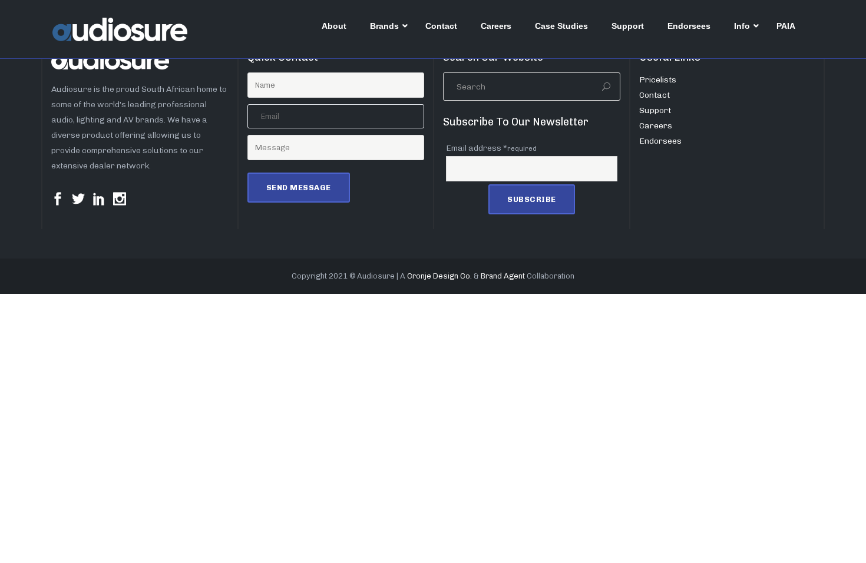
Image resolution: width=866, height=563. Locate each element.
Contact (654, 95)
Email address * (491, 148)
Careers (655, 126)
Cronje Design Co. (439, 275)
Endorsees (660, 141)
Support (655, 110)
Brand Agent (503, 275)
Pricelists (657, 80)
